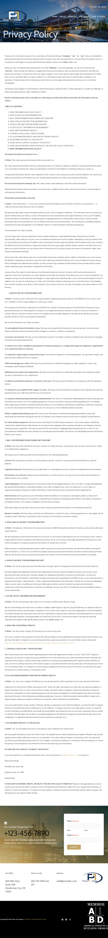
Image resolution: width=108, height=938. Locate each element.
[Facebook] (62, 919)
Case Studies (98, 16)
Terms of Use (29, 919)
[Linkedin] (66, 919)
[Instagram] (70, 919)
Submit (74, 847)
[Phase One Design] (14, 16)
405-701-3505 (99, 7)
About (63, 16)
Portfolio (84, 16)
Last (86, 830)
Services (72, 16)
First (69, 830)
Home (55, 16)
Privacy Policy (41, 919)
